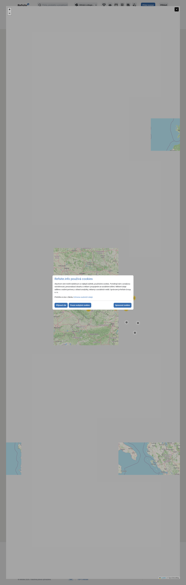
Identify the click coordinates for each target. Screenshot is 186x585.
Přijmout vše (61, 305)
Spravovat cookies (122, 305)
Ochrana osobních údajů (83, 297)
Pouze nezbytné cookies (80, 305)
